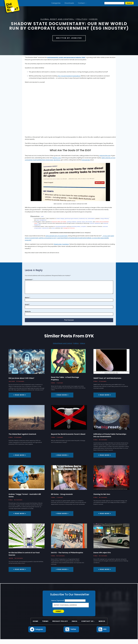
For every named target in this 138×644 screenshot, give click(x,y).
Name (27, 297)
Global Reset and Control (57, 19)
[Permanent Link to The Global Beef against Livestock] (27, 418)
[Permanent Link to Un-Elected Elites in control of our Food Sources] (27, 537)
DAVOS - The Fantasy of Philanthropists (67, 553)
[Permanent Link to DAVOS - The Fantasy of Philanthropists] (69, 537)
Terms (45, 621)
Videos (93, 19)
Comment (29, 279)
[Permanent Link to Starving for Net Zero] (111, 478)
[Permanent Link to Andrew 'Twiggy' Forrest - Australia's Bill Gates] (27, 478)
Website (28, 311)
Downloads (69, 3)
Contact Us (87, 621)
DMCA (74, 621)
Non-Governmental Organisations (69, 76)
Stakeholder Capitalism (61, 244)
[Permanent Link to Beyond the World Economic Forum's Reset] (69, 418)
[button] (37, 629)
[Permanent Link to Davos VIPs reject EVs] (111, 537)
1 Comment (59, 383)
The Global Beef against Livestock (22, 434)
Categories (56, 3)
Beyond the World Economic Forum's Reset (68, 434)
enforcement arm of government (56, 236)
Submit (58, 611)
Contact (81, 3)
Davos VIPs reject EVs (102, 553)
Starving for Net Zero (101, 494)
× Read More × (19, 395)
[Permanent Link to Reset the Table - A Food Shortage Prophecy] (68, 362)
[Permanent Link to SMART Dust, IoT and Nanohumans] (111, 362)
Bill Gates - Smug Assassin (62, 494)
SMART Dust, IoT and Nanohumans (107, 378)
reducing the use (104, 155)
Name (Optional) (58, 600)
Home (35, 621)
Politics (81, 19)
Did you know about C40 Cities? (21, 378)
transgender (86, 160)
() (66, 57)
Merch (102, 621)
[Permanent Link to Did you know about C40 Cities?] (27, 362)
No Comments (103, 440)
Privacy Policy (60, 621)
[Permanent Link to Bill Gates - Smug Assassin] (69, 478)
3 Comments (18, 437)
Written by (69, 38)
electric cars (57, 158)
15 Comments (20, 381)
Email (27, 304)
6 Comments (102, 381)
